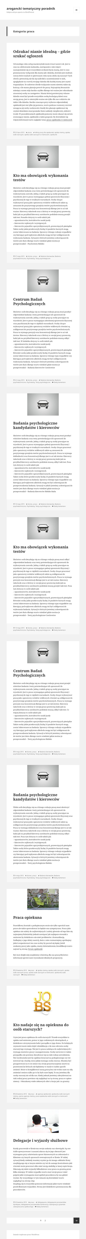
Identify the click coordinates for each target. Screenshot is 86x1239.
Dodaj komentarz (60, 382)
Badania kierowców (47, 256)
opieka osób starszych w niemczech (36, 135)
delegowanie (42, 1202)
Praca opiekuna (27, 917)
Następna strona (76, 1220)
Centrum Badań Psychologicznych (29, 301)
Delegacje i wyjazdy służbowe (40, 1140)
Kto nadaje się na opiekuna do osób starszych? (41, 1027)
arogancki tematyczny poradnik (31, 8)
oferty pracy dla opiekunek (44, 132)
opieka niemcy (59, 132)
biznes (30, 256)
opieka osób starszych (56, 970)
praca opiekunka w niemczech (59, 120)
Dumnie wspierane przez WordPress (26, 1235)
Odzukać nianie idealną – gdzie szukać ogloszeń (41, 53)
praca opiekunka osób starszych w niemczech (52, 1096)
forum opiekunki (35, 949)
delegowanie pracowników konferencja (35, 1204)
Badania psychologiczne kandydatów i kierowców (36, 425)
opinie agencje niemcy (27, 1096)
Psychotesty (31, 258)
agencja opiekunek (44, 1094)
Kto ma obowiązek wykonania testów (40, 177)
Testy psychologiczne (43, 258)
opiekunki (53, 135)
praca (30, 132)
